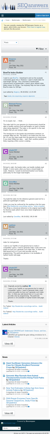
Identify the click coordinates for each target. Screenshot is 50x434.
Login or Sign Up (41, 15)
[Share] (46, 67)
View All (8, 343)
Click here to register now (36, 27)
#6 (46, 281)
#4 (46, 195)
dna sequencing (17, 96)
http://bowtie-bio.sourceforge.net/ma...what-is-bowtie (25, 206)
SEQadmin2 (14, 333)
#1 (46, 72)
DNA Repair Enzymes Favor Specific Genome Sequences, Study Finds (22, 399)
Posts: (11, 67)
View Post (30, 286)
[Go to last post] (28, 371)
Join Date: (12, 66)
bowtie (10, 96)
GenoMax (17, 216)
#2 (46, 117)
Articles (17, 337)
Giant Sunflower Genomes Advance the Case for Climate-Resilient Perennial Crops (24, 365)
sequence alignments (28, 96)
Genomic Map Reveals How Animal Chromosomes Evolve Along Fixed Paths (25, 377)
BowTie (15, 78)
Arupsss (17, 92)
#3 (46, 163)
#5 (46, 238)
